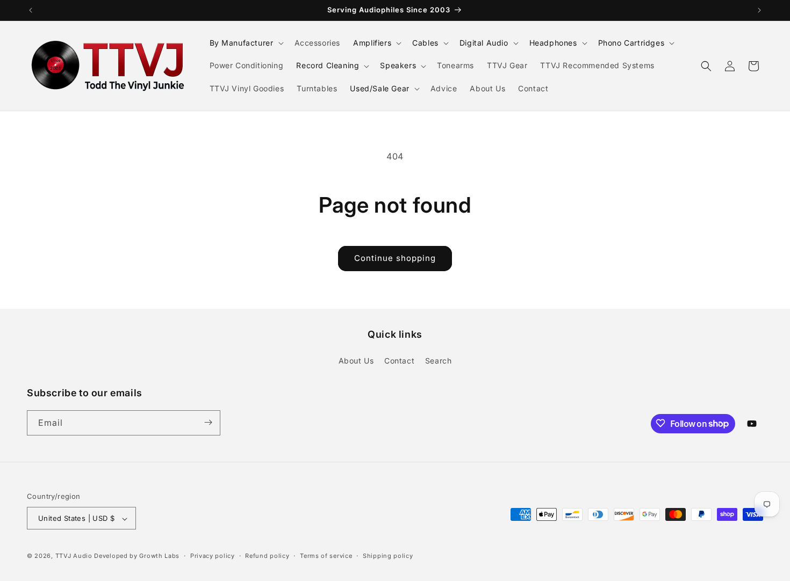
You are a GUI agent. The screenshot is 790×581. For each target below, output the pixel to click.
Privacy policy (212, 556)
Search (438, 361)
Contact (399, 361)
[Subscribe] (208, 422)
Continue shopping (395, 258)
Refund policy (267, 556)
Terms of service (326, 556)
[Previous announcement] (30, 10)
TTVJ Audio (73, 556)
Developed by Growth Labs (136, 556)
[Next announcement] (759, 10)
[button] (245, 43)
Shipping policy (388, 556)
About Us (356, 361)
